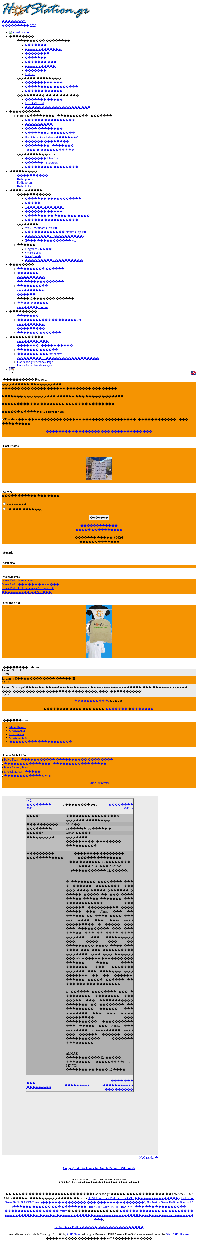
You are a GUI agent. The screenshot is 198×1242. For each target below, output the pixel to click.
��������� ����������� (40, 741)
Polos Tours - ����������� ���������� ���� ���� (58, 759)
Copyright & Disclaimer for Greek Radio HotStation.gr (99, 1168)
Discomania (16, 734)
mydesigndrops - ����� (22, 771)
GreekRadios (17, 730)
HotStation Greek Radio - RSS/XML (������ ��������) (134, 1198)
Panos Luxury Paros (16, 767)
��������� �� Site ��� (27, 592)
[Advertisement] (79, 1126)
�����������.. (92, 700)
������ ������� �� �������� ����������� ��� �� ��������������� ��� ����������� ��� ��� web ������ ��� (99, 1215)
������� (116, 709)
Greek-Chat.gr (18, 737)
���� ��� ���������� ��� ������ (117, 1085)
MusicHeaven (17, 727)
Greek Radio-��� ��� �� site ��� (30, 584)
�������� (76, 1085)
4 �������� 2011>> (120, 804)
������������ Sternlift (28, 775)
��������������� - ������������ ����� (55, 763)
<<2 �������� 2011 (38, 804)
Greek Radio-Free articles (17, 580)
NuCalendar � (148, 1157)
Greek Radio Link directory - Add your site (28, 588)
